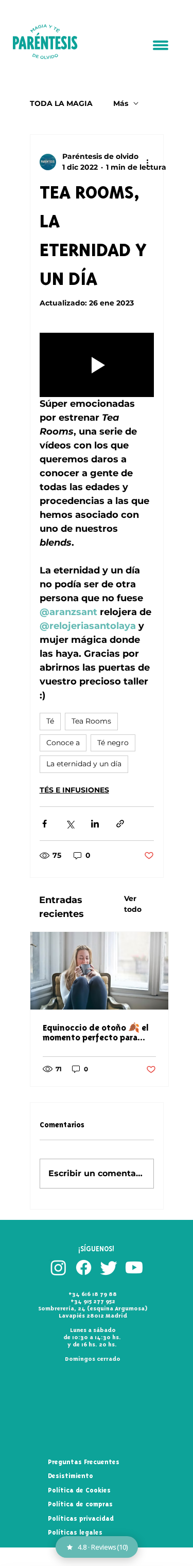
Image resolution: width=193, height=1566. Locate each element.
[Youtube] (134, 1267)
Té (50, 721)
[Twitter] (109, 1267)
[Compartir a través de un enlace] (120, 824)
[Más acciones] (148, 162)
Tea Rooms (91, 721)
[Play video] (97, 365)
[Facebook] (84, 1267)
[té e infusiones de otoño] (99, 971)
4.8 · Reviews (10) (103, 1547)
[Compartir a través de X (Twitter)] (70, 824)
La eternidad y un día (83, 763)
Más (120, 103)
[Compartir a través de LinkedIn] (95, 824)
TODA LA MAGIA (61, 103)
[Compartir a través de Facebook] (44, 824)
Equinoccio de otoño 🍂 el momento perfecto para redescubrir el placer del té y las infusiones (96, 1032)
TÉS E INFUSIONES (74, 790)
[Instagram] (58, 1267)
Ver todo (133, 904)
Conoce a (63, 742)
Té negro (113, 742)
